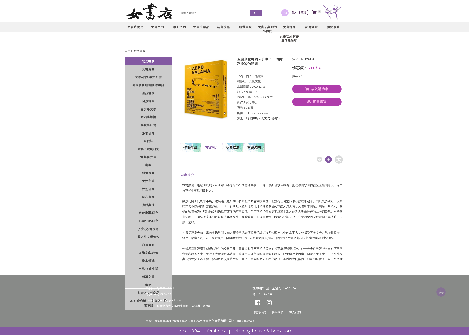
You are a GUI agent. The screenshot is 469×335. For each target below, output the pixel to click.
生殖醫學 (148, 93)
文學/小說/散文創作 (148, 77)
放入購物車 (319, 89)
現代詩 (148, 141)
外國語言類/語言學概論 (148, 85)
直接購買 (319, 102)
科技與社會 (148, 125)
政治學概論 (148, 117)
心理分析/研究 (148, 220)
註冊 (304, 12)
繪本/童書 (148, 260)
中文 (285, 12)
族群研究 (148, 133)
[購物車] (314, 12)
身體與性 (148, 205)
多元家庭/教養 (148, 252)
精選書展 (139, 51)
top (441, 292)
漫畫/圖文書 (148, 157)
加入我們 (295, 312)
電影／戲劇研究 (148, 149)
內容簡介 (211, 147)
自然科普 (148, 101)
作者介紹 (190, 147)
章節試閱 (254, 147)
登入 (294, 12)
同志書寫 (148, 196)
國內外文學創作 (148, 236)
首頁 (127, 51)
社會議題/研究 (148, 212)
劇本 (148, 165)
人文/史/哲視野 (148, 229)
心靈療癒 (148, 244)
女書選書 (148, 69)
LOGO (149, 12)
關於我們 (260, 312)
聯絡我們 (277, 312)
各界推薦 (232, 147)
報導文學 (148, 276)
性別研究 (148, 189)
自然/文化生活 (148, 268)
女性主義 (148, 181)
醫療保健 (148, 172)
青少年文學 (148, 109)
